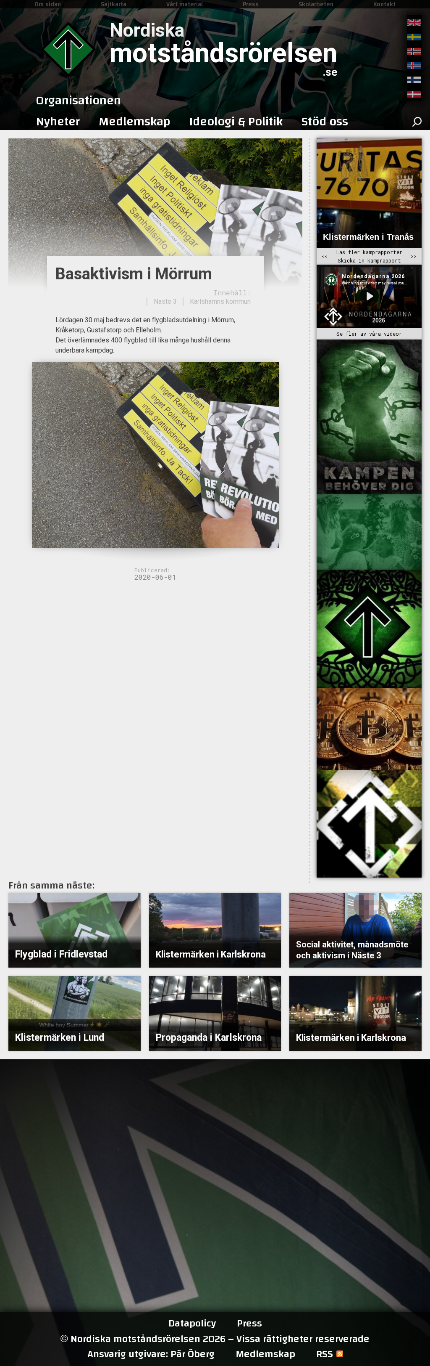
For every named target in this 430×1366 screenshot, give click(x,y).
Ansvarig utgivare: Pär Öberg (151, 1354)
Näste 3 (165, 301)
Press (251, 4)
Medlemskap (265, 1354)
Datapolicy (192, 1323)
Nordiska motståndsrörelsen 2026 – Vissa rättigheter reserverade (215, 1339)
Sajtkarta (113, 4)
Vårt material (184, 4)
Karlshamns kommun (220, 301)
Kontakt (384, 4)
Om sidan (47, 4)
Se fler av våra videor (369, 333)
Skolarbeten (316, 4)
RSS (324, 1354)
